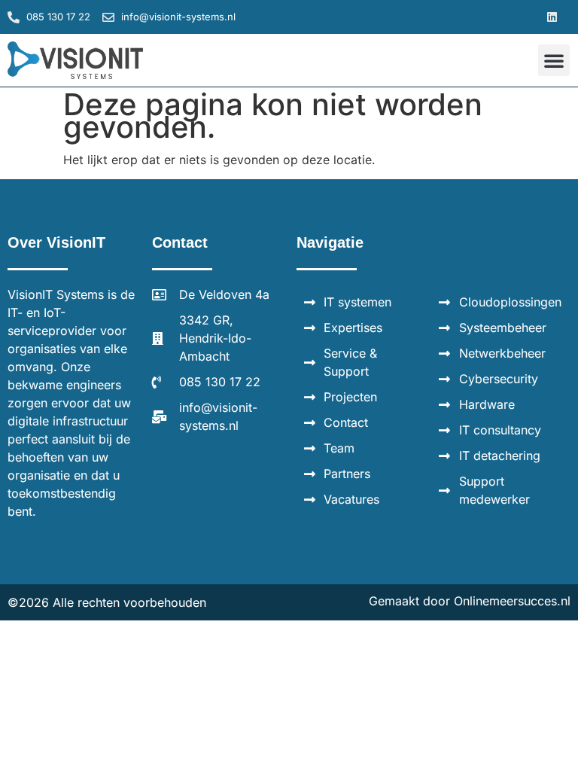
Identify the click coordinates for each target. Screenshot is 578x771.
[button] (552, 17)
